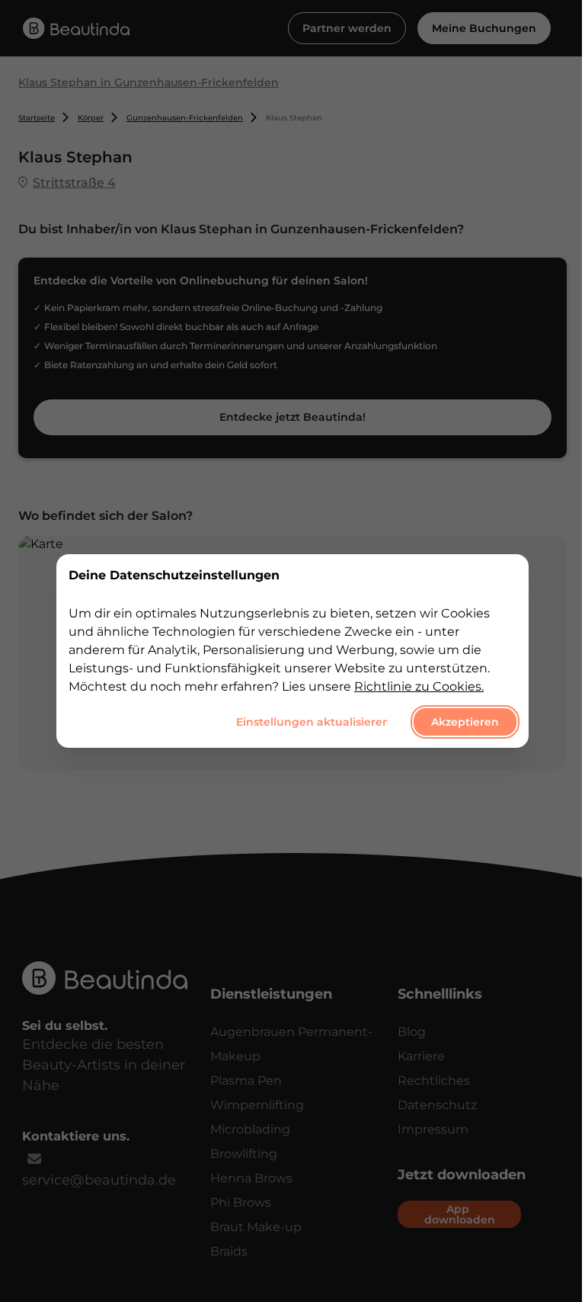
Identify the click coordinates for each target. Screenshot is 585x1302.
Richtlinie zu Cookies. (419, 686)
